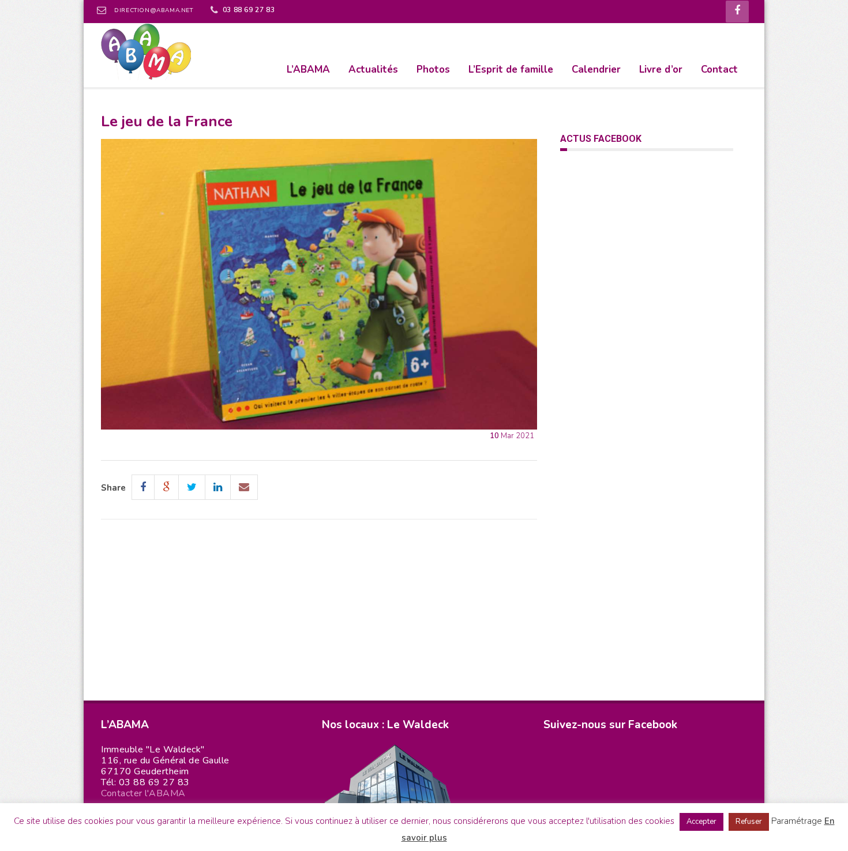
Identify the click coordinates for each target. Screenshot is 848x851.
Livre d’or (660, 69)
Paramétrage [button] (796, 821)
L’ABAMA (308, 69)
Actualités (373, 69)
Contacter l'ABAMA (143, 793)
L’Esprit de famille (510, 69)
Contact (719, 69)
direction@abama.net (153, 10)
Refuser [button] (749, 821)
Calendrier (596, 69)
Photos (433, 69)
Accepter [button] (701, 821)
